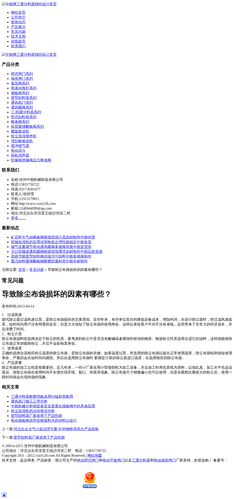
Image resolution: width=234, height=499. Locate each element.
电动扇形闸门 (165, 460)
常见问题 (18, 32)
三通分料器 (141, 460)
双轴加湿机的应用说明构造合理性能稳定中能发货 (51, 242)
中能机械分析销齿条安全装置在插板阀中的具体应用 (53, 406)
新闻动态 (18, 22)
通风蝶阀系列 (22, 107)
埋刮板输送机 (22, 141)
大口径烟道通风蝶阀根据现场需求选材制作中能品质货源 (56, 252)
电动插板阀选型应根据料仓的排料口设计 (44, 420)
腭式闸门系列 (22, 74)
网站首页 (18, 12)
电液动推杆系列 (24, 88)
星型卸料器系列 (24, 98)
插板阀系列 (20, 93)
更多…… (18, 218)
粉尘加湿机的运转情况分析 (33, 411)
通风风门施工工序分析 (29, 401)
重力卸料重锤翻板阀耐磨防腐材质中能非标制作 (49, 261)
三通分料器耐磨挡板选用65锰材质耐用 (42, 396)
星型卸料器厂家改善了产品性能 (36, 416)
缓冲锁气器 (20, 146)
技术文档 (18, 36)
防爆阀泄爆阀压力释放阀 (31, 160)
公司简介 (18, 17)
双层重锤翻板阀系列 (27, 126)
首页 (22, 270)
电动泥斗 (18, 150)
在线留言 (18, 41)
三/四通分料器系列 (26, 112)
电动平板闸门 (114, 460)
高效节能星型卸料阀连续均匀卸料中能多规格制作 (51, 256)
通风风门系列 (22, 102)
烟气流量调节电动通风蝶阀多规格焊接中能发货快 (51, 247)
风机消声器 (20, 155)
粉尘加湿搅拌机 (24, 136)
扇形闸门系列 (22, 78)
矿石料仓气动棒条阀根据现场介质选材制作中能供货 (53, 237)
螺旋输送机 (20, 131)
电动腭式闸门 (88, 460)
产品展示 (18, 27)
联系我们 (18, 46)
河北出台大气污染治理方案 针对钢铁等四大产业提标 (56, 429)
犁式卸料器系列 (24, 117)
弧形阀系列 (20, 83)
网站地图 (94, 455)
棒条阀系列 (20, 122)
